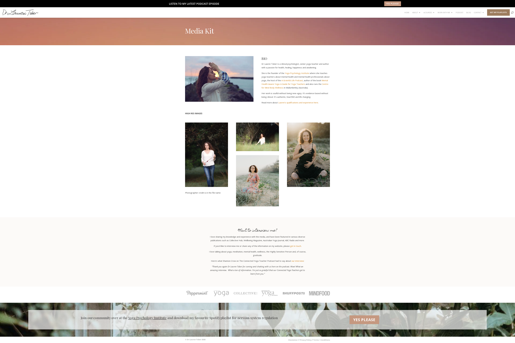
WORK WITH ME (444, 12)
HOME (406, 12)
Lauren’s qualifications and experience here (298, 102)
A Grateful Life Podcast (292, 80)
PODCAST (459, 12)
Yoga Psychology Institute (297, 73)
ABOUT (415, 12)
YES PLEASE (364, 319)
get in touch (295, 246)
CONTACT (477, 12)
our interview (298, 261)
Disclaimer (293, 340)
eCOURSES (428, 12)
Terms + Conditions (321, 340)
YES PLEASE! (392, 3)
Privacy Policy (305, 340)
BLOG (468, 12)
